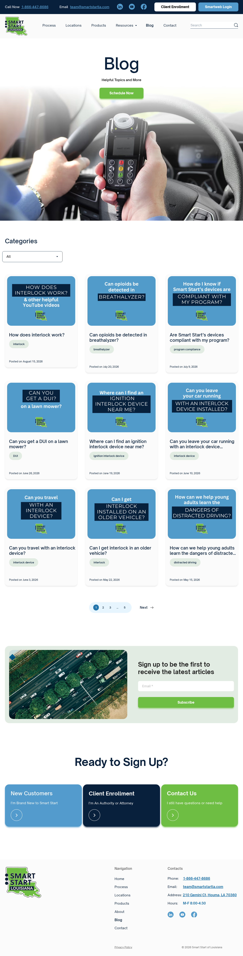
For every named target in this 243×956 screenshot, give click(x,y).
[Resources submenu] (135, 25)
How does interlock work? (36, 334)
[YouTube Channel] (132, 7)
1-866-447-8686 (34, 7)
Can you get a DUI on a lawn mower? (38, 444)
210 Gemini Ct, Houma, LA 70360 (210, 895)
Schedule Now (121, 93)
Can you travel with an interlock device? (42, 550)
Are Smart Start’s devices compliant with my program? (199, 337)
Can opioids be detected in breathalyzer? (118, 337)
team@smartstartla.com (89, 7)
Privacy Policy (123, 947)
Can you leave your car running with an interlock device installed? (202, 447)
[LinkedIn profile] (120, 7)
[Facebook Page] (144, 7)
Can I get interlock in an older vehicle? (120, 550)
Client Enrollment (175, 7)
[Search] (236, 25)
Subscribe (186, 702)
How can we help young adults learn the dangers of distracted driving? (203, 553)
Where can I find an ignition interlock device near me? (117, 444)
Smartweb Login (218, 7)
